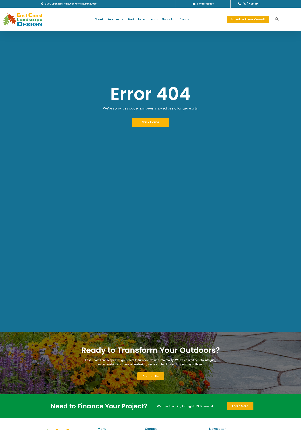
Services (113, 19)
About (98, 19)
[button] (276, 19)
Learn (153, 19)
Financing (168, 19)
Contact (186, 19)
